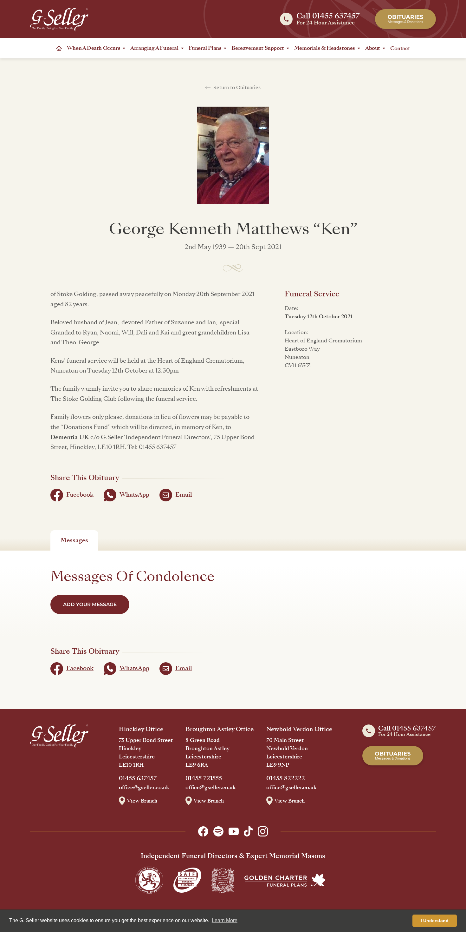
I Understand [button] (435, 920)
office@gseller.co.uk (144, 787)
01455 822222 (285, 778)
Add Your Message (90, 604)
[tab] (74, 540)
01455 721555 (203, 778)
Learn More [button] (224, 920)
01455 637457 (138, 778)
